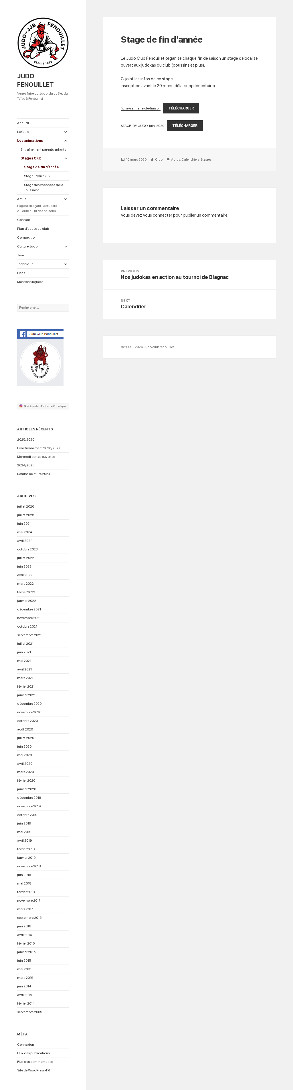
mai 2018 (24, 883)
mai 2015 (24, 969)
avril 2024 (24, 541)
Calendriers (190, 159)
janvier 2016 (26, 952)
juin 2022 (24, 566)
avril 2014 (24, 995)
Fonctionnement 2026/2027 (38, 448)
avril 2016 (24, 935)
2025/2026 (25, 440)
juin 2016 (24, 926)
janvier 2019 (26, 858)
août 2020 (25, 729)
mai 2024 (24, 532)
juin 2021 (24, 652)
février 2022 (26, 592)
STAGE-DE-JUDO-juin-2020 (142, 126)
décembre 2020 (29, 704)
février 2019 (26, 849)
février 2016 (26, 943)
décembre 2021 (29, 609)
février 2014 (26, 1003)
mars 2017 (25, 909)
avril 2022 (24, 575)
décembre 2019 (29, 798)
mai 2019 (24, 832)
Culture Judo (27, 246)
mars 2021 (25, 678)
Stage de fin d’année (41, 167)
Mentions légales (30, 282)
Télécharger (181, 108)
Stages (206, 159)
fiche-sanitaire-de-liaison (141, 108)
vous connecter (157, 215)
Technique (25, 264)
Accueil (23, 123)
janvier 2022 (26, 601)
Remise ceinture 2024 (33, 474)
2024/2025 (25, 465)
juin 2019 (24, 823)
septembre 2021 (29, 635)
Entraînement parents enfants (43, 149)
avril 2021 (24, 669)
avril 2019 (24, 841)
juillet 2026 (25, 506)
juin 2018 (24, 875)
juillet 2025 (25, 515)
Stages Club (31, 158)
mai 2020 (24, 755)
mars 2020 (25, 772)
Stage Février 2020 (38, 176)
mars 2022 (25, 584)
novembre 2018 (29, 866)
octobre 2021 (27, 626)
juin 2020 (24, 746)
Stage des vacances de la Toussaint (43, 187)
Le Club (23, 132)
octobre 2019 (27, 815)
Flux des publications (33, 1053)
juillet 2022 (25, 558)
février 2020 (26, 780)
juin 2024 (24, 524)
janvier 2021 (26, 695)
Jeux (21, 255)
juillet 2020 (25, 738)
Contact (23, 220)
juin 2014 (24, 986)
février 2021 (26, 686)
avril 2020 (24, 764)
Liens (21, 273)
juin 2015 (24, 961)
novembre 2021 (29, 618)
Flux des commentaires (35, 1062)
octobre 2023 (27, 549)
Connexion (25, 1045)
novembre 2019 (29, 806)
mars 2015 (25, 978)
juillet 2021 (25, 644)
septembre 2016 (29, 918)
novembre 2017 (29, 901)
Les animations (30, 141)
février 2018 (26, 892)
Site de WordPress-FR (33, 1070)
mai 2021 (24, 661)
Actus (37, 205)
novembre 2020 (29, 712)
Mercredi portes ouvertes (36, 457)
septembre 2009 (29, 1012)
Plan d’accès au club (33, 229)
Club (159, 159)
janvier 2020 (26, 789)
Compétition (27, 237)
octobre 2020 (27, 721)
